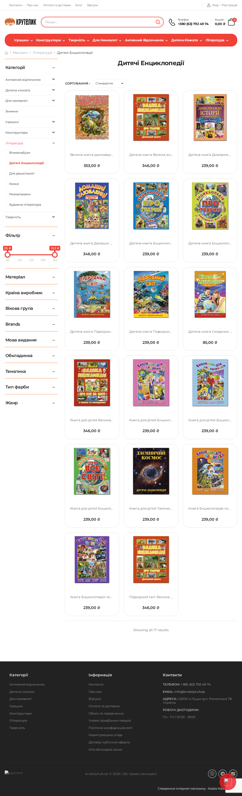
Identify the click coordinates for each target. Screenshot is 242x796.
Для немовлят (105, 40)
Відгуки (92, 5)
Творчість (77, 40)
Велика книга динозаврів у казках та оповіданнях (112, 155)
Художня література (25, 204)
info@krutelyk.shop (189, 692)
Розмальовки (19, 194)
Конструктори (48, 40)
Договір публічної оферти (109, 742)
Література (215, 40)
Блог (78, 5)
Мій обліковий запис (105, 749)
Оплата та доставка (57, 5)
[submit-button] (158, 22)
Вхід (215, 5)
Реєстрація (229, 5)
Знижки (11, 111)
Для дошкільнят (22, 173)
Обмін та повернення (106, 713)
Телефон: (171, 684)
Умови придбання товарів (110, 720)
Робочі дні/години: (181, 710)
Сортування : (77, 83)
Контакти (15, 5)
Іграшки (21, 40)
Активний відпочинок (144, 40)
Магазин (20, 53)
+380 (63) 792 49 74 (193, 24)
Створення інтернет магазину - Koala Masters (194, 788)
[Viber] (212, 774)
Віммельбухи (19, 152)
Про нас (33, 5)
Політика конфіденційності (110, 728)
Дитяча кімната (184, 40)
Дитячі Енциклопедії (26, 163)
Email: (168, 692)
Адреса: (170, 699)
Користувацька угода (105, 735)
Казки (14, 184)
